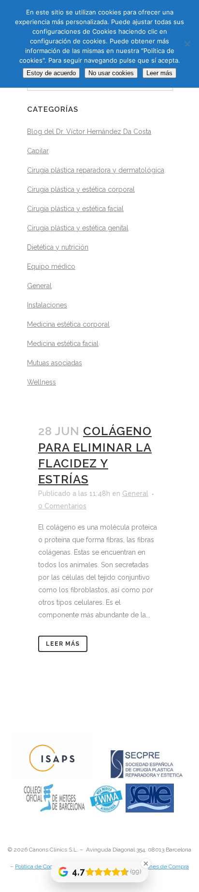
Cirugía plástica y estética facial (75, 209)
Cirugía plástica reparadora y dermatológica (95, 170)
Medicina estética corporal (68, 324)
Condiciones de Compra (158, 866)
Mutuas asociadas (54, 363)
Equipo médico (51, 266)
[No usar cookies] (187, 44)
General (39, 286)
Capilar (38, 151)
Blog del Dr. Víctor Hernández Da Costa (89, 131)
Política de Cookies (39, 866)
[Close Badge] (146, 863)
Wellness (41, 382)
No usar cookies (111, 73)
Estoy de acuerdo (51, 73)
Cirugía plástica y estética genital (77, 228)
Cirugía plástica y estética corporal (81, 189)
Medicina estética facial (63, 343)
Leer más (63, 643)
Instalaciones (47, 305)
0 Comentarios (62, 506)
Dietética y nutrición (57, 247)
